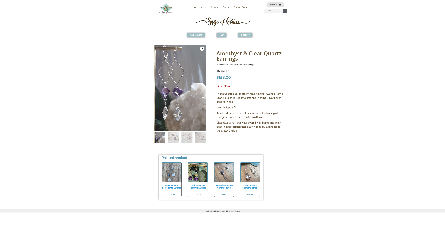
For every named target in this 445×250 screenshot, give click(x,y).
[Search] (285, 11)
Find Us (226, 7)
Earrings (225, 65)
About (203, 7)
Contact (214, 7)
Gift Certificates (241, 7)
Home (193, 7)
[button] (202, 49)
